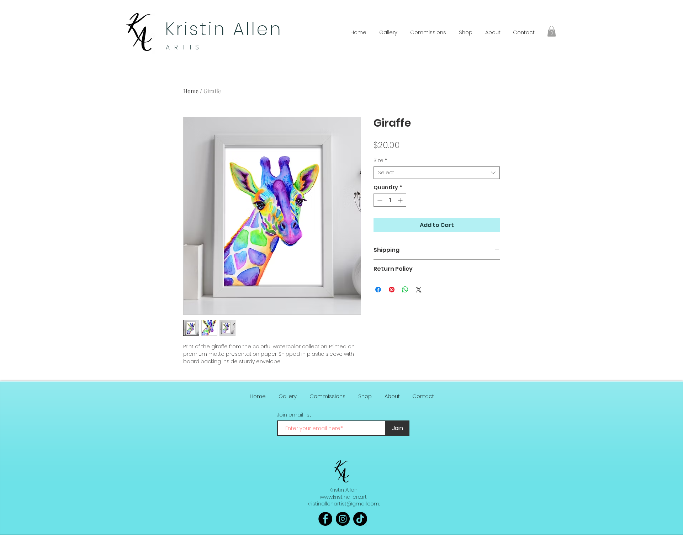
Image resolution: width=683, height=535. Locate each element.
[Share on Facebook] (378, 289)
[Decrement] (379, 200)
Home (190, 91)
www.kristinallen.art (343, 496)
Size (380, 161)
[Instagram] (343, 519)
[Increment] (400, 200)
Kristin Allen (223, 29)
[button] (551, 31)
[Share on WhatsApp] (405, 289)
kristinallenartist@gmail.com (343, 503)
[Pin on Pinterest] (391, 289)
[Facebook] (325, 519)
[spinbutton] (389, 200)
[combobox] (437, 172)
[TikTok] (360, 519)
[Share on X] (418, 289)
